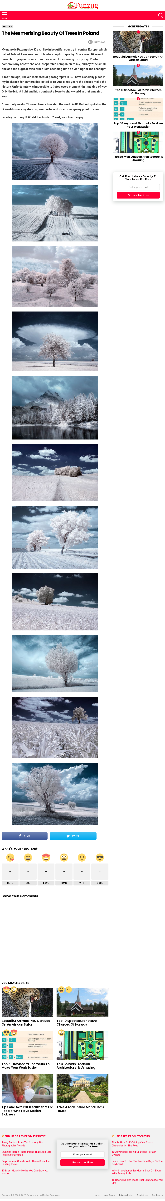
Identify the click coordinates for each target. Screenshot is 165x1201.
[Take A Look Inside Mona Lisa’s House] (82, 1089)
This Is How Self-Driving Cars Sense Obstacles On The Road (132, 1144)
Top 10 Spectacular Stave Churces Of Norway (77, 1022)
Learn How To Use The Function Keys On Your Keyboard (137, 1163)
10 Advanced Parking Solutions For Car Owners (134, 1153)
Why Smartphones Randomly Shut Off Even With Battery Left (136, 1172)
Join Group (110, 1195)
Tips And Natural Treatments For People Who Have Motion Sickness (27, 1111)
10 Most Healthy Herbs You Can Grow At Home (25, 1172)
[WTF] (69, 989)
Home (97, 1195)
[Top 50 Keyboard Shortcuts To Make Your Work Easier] (27, 1045)
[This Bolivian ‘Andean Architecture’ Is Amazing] (82, 1045)
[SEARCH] (160, 16)
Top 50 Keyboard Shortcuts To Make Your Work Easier (25, 1066)
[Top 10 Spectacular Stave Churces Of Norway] (82, 1002)
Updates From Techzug (132, 1136)
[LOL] (61, 989)
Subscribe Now (138, 195)
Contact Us (157, 1195)
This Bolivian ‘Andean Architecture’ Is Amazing (76, 1066)
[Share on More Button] (102, 836)
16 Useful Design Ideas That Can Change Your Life (137, 1181)
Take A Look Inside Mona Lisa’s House (80, 1109)
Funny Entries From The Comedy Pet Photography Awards (22, 1144)
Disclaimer (142, 1195)
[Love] (6, 989)
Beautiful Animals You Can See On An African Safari (26, 1022)
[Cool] (6, 1032)
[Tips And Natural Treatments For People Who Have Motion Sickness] (27, 1089)
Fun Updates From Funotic (25, 1136)
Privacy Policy (126, 1195)
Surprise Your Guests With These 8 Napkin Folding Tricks (25, 1163)
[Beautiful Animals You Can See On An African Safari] (27, 1002)
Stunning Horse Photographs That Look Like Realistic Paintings (26, 1153)
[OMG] (14, 989)
